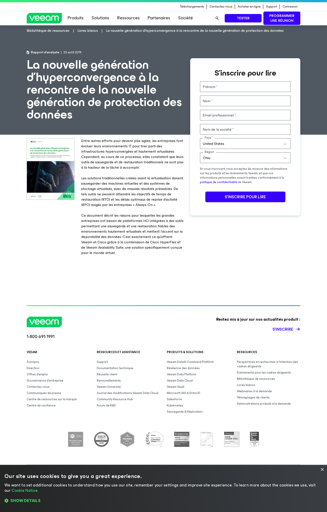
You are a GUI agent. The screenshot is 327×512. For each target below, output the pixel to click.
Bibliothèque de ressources (256, 378)
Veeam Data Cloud (180, 380)
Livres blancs (246, 385)
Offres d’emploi (37, 374)
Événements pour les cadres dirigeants (264, 372)
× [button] (322, 469)
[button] (163, 501)
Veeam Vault (175, 386)
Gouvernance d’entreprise (45, 380)
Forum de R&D (106, 405)
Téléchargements (192, 6)
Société (185, 18)
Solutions (100, 18)
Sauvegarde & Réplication (185, 411)
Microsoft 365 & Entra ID (183, 393)
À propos (33, 361)
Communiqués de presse (44, 393)
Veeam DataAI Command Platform (190, 361)
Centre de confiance (41, 405)
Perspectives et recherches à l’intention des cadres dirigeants (267, 364)
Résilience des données (183, 368)
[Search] (217, 18)
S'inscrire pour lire (245, 197)
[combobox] (245, 143)
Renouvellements (109, 380)
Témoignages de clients (253, 397)
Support (271, 6)
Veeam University (109, 386)
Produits (76, 18)
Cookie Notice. (25, 490)
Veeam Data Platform (181, 374)
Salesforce (174, 399)
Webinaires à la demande (254, 391)
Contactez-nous (221, 6)
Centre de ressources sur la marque (52, 399)
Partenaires (159, 18)
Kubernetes (175, 405)
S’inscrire (282, 329)
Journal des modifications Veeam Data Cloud (127, 393)
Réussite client (107, 374)
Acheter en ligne (249, 6)
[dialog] (163, 488)
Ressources (128, 18)
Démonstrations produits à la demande (264, 403)
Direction (33, 368)
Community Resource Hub (115, 399)
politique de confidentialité (218, 182)
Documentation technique (115, 368)
